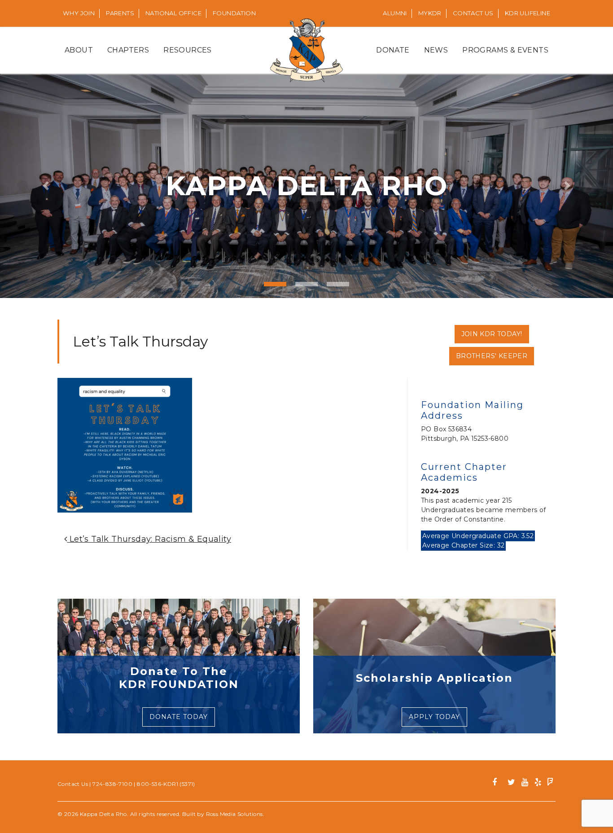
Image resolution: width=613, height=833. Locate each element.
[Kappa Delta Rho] (306, 50)
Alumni (395, 13)
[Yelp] (537, 783)
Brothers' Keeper (491, 356)
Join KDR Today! (491, 334)
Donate (392, 50)
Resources (187, 50)
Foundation (234, 13)
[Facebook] (498, 783)
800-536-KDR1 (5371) (166, 783)
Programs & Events (505, 50)
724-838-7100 (112, 783)
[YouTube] (524, 783)
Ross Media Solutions (234, 814)
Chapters (128, 50)
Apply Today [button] (434, 717)
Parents (120, 13)
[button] (46, 186)
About (79, 50)
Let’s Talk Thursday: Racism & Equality (149, 539)
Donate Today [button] (178, 717)
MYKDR (430, 13)
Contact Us (473, 13)
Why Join (79, 13)
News (436, 50)
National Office (173, 13)
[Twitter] (511, 783)
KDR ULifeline (527, 13)
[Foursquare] (550, 783)
